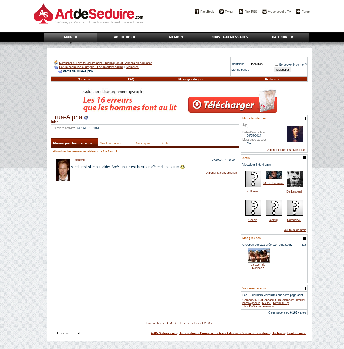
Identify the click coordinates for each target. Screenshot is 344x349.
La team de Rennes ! (258, 266)
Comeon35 (294, 220)
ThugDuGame (251, 306)
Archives (278, 333)
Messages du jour (190, 79)
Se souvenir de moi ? (293, 64)
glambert (288, 299)
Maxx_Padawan (273, 183)
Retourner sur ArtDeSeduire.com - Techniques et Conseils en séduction (105, 63)
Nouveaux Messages (229, 37)
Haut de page (296, 333)
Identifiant (237, 64)
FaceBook (207, 11)
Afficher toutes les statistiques (286, 149)
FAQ (131, 79)
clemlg (273, 220)
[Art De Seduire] (56, 63)
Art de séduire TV (279, 11)
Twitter (229, 11)
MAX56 (266, 303)
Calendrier (282, 37)
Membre (176, 37)
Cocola (252, 220)
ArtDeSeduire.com (164, 333)
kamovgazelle (251, 303)
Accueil (71, 37)
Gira (278, 299)
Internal (300, 299)
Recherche (272, 79)
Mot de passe (240, 69)
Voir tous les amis (295, 230)
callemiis (252, 191)
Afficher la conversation (221, 172)
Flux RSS (251, 11)
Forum (306, 11)
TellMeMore (79, 159)
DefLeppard (294, 191)
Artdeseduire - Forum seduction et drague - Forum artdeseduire (224, 333)
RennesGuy (281, 303)
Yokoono (268, 306)
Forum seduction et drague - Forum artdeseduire (91, 67)
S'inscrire (84, 79)
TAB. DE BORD (123, 37)
